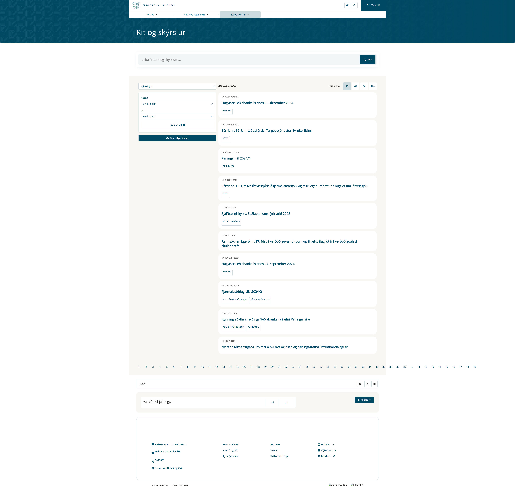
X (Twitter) (327, 450)
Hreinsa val (176, 124)
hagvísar (227, 110)
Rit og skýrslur (238, 14)
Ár (142, 111)
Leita (369, 59)
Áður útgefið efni (179, 138)
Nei (272, 402)
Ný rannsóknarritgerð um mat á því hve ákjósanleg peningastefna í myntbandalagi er (285, 347)
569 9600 (159, 460)
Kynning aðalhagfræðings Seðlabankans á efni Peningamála (266, 319)
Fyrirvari (275, 444)
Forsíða (150, 14)
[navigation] (373, 5)
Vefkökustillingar (280, 456)
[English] (347, 5)
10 (347, 86)
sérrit (226, 138)
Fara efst (363, 399)
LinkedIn (325, 444)
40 (355, 86)
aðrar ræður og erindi (233, 327)
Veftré (274, 450)
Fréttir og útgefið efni (194, 14)
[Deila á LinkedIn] (374, 384)
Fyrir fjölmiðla (231, 456)
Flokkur (144, 98)
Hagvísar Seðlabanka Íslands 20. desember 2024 (257, 103)
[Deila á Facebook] (360, 384)
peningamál (228, 166)
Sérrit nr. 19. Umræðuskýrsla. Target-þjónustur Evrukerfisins (267, 130)
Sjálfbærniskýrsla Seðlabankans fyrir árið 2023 (256, 213)
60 (364, 86)
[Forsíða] (157, 5)
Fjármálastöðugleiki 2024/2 (242, 291)
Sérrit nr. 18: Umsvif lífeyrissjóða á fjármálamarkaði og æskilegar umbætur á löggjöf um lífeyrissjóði (295, 186)
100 (373, 86)
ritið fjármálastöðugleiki (235, 299)
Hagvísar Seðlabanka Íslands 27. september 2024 (258, 263)
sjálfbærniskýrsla (231, 221)
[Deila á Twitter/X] (367, 384)
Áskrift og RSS (230, 450)
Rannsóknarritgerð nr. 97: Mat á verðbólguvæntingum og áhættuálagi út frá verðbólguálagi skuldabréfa (289, 243)
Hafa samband (231, 444)
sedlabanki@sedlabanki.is (168, 451)
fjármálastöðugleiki (260, 299)
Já (286, 402)
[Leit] (355, 5)
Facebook (326, 456)
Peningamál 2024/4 (236, 158)
